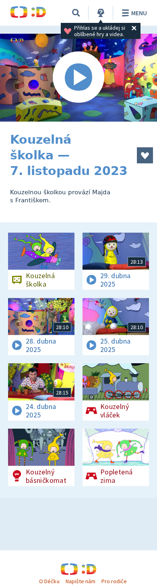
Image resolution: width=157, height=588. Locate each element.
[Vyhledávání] (76, 13)
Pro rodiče (114, 581)
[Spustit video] (78, 78)
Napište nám (80, 581)
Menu (139, 13)
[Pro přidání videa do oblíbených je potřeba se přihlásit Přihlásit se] (145, 155)
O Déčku (49, 581)
